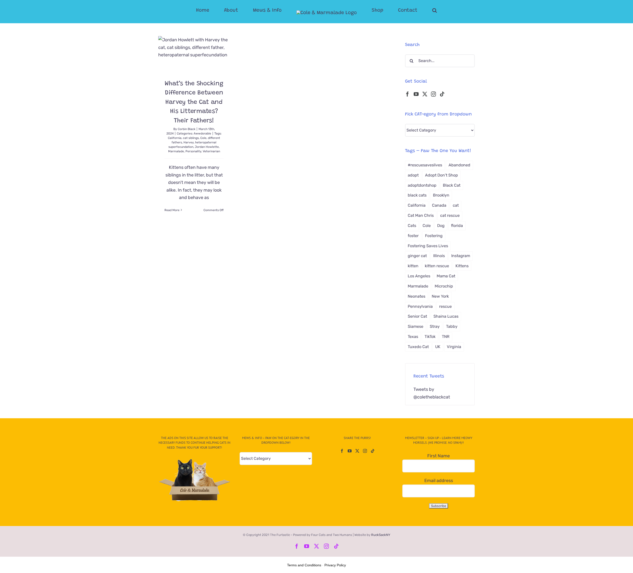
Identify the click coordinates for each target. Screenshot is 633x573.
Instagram (460, 255)
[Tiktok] (442, 94)
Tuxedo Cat (418, 346)
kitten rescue (437, 266)
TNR (446, 336)
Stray (435, 326)
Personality (193, 151)
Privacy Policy (335, 565)
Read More (172, 210)
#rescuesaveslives (425, 165)
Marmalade (176, 151)
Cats (412, 225)
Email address (438, 480)
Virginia (454, 346)
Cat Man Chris (421, 215)
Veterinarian (211, 151)
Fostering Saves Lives (428, 245)
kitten (413, 266)
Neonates (416, 296)
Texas (413, 336)
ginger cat (417, 255)
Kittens (462, 266)
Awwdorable (202, 133)
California (174, 138)
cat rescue (450, 215)
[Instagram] (433, 94)
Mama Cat (446, 276)
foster (413, 235)
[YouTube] (416, 94)
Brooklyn (441, 195)
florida (457, 225)
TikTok (430, 336)
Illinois (439, 255)
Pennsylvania (420, 306)
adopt (413, 175)
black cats (417, 195)
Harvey (188, 142)
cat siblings (191, 138)
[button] (414, 10)
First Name (438, 456)
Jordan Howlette (207, 147)
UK (437, 346)
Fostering (434, 235)
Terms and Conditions (304, 565)
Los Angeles (419, 276)
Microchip (444, 286)
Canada (439, 205)
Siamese (415, 326)
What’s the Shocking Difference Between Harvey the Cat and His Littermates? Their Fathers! (194, 102)
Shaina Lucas (445, 316)
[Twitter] (424, 94)
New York (440, 296)
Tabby (451, 326)
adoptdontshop (422, 185)
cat (456, 205)
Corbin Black (186, 129)
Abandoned (459, 165)
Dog (441, 225)
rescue (445, 306)
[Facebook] (407, 94)
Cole (203, 138)
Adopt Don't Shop (441, 175)
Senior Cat (417, 316)
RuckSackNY (380, 535)
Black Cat (451, 185)
